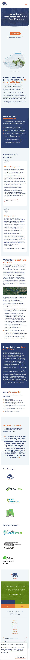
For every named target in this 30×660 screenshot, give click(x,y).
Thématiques (15, 623)
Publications (15, 625)
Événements (15, 627)
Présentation (15, 33)
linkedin (22, 602)
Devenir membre (9, 642)
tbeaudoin (8, 431)
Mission (15, 620)
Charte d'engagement (15, 37)
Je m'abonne (15, 594)
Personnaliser (5, 657)
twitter (8, 606)
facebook (8, 602)
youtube (22, 606)
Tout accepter (20, 657)
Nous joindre (15, 633)
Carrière (15, 629)
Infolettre (15, 631)
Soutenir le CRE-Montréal (11, 638)
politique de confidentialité (16, 651)
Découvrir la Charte (11, 201)
